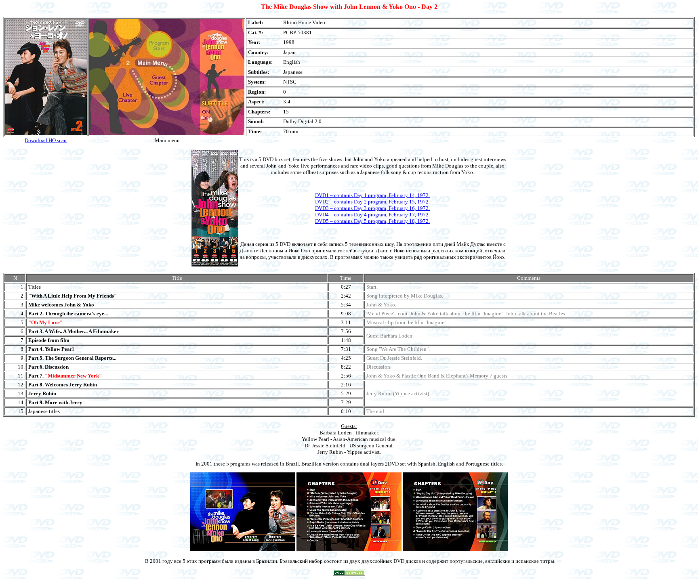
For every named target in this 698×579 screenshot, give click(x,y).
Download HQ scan (46, 140)
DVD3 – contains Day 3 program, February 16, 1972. (372, 208)
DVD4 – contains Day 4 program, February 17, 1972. (372, 215)
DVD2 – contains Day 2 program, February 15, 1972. (372, 202)
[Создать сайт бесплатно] (349, 574)
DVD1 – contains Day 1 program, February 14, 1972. (372, 195)
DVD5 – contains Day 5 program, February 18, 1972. (372, 221)
